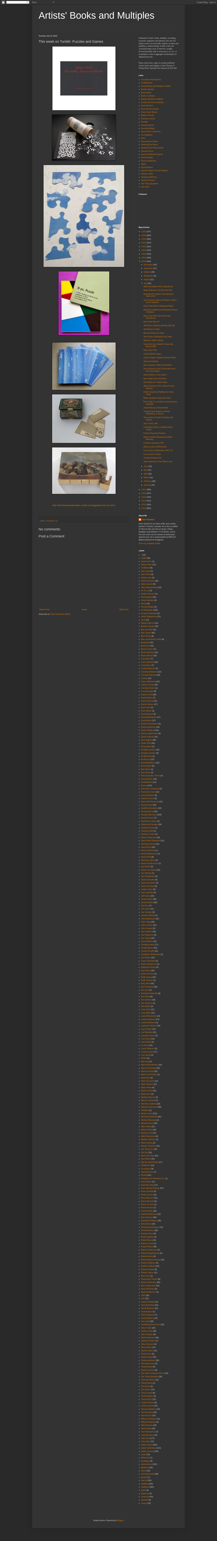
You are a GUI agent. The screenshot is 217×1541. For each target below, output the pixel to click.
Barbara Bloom (147, 623)
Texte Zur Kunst (147, 180)
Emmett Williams (148, 763)
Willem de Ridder (148, 1419)
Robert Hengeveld (149, 1250)
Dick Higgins (146, 740)
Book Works (146, 93)
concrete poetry (147, 1474)
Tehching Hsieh (148, 1363)
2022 (144, 246)
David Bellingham (148, 717)
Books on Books (148, 96)
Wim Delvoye (147, 1425)
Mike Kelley (146, 1126)
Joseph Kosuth (147, 951)
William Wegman (148, 1422)
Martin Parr (146, 1094)
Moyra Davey (147, 1143)
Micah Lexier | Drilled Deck (155, 447)
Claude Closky (147, 685)
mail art (144, 1480)
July (146, 283)
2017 (144, 490)
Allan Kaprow (147, 584)
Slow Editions (147, 167)
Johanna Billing (148, 915)
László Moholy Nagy (152, 354)
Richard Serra (147, 1233)
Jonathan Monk (147, 945)
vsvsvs (144, 1503)
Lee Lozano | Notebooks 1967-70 (157, 450)
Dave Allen (145, 707)
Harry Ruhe (146, 847)
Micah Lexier (146, 1113)
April (146, 474)
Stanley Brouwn (148, 1337)
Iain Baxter (145, 867)
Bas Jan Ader (147, 630)
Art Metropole (147, 83)
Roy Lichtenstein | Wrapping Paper (158, 306)
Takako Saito (146, 1357)
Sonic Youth (146, 1328)
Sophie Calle (146, 1331)
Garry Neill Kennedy (150, 802)
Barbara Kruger (147, 626)
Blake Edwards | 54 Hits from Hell (157, 290)
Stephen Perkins (148, 1341)
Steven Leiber (147, 174)
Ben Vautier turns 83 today (154, 378)
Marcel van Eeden (149, 1074)
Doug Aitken (146, 746)
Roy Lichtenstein (148, 1286)
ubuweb (144, 1500)
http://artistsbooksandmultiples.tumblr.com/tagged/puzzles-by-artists (83, 505)
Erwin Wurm (146, 766)
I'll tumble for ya (52, 521)
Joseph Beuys (147, 948)
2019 (144, 258)
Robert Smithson (148, 1263)
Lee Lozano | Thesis (152, 454)
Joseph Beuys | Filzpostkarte (155, 408)
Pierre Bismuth (147, 1201)
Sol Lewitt (145, 1321)
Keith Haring (146, 977)
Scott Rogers (146, 1312)
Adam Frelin (146, 561)
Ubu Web (145, 187)
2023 (144, 243)
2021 (144, 250)
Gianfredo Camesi (149, 821)
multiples (145, 1487)
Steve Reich (146, 1347)
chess (143, 1471)
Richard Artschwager (150, 1227)
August (147, 279)
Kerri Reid (145, 996)
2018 (144, 261)
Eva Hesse (145, 772)
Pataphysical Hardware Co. (153, 1178)
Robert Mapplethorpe (150, 1253)
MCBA (144, 1058)
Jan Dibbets (146, 873)
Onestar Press (147, 151)
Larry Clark (146, 1009)
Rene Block (146, 1224)
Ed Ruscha (146, 759)
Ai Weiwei (145, 568)
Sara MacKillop (147, 1305)
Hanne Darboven (148, 837)
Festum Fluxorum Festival (154, 433)
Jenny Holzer (147, 899)
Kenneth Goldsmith (149, 993)
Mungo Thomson (148, 1146)
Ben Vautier (146, 633)
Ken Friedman (147, 987)
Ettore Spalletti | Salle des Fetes (157, 398)
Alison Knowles (147, 581)
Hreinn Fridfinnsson (149, 863)
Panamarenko (147, 1172)
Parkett (144, 1175)
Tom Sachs (146, 1389)
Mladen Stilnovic (148, 1139)
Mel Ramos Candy (151, 329)
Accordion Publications (151, 80)
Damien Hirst (146, 694)
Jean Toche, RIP (150, 423)
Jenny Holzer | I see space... (155, 375)
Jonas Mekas (147, 941)
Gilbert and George (149, 824)
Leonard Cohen (148, 1036)
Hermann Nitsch (148, 860)
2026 (144, 231)
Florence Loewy (148, 119)
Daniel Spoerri (147, 704)
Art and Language (149, 613)
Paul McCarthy (147, 1185)
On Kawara (146, 1169)
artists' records (147, 1451)
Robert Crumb (147, 1243)
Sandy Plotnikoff (148, 1302)
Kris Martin (145, 1006)
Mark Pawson (147, 1084)
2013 (144, 504)
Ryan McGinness (148, 1292)
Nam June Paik (150, 350)
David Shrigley (147, 730)
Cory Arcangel (147, 691)
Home (84, 609)
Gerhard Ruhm (147, 818)
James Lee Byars (148, 870)
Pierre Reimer (147, 1208)
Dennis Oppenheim (149, 733)
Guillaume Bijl (147, 831)
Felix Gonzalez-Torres (150, 776)
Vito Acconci (146, 1415)
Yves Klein (145, 1441)
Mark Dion (145, 1078)
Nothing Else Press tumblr (152, 148)
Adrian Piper (146, 565)
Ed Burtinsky (146, 756)
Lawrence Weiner (148, 1026)
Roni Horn (145, 1276)
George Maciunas (148, 815)
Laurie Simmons (148, 1022)
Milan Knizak (146, 1130)
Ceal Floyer (146, 665)
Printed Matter (147, 157)
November (148, 268)
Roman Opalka (147, 1269)
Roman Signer (147, 1273)
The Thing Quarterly (149, 184)
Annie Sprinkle (147, 600)
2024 (144, 239)
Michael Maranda (148, 1120)
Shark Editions (147, 1318)
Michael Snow (147, 1123)
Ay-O (143, 620)
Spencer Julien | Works (153, 340)
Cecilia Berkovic (148, 668)
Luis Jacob (145, 1055)
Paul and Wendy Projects (152, 154)
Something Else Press (150, 1324)
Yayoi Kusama (147, 1435)
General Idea (146, 805)
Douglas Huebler (148, 753)
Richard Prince (147, 1230)
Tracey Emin (146, 1399)
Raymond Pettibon (149, 1221)
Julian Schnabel (148, 961)
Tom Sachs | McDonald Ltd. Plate (157, 337)
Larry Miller (146, 1013)
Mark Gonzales (147, 1081)
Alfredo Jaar (146, 578)
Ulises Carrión (147, 1406)
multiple (144, 1484)
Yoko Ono (145, 1438)
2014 (144, 501)
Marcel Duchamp (150, 361)
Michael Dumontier (149, 1117)
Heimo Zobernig (148, 850)
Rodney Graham (148, 1266)
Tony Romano (147, 1396)
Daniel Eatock (147, 701)
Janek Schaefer (148, 880)
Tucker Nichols (147, 1402)
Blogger (120, 1520)
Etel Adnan (145, 769)
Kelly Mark (145, 983)
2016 (144, 493)
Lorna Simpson (147, 1048)
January (147, 485)
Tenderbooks (146, 1367)
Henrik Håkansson (149, 854)
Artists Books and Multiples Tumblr (156, 86)
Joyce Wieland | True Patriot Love (157, 461)
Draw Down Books (149, 112)
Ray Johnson (147, 1217)
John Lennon (147, 925)
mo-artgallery (147, 135)
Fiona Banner (147, 779)
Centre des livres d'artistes (152, 102)
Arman (144, 604)
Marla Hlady (146, 1087)
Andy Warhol (146, 597)
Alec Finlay (146, 574)
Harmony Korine (148, 844)
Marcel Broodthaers (149, 1065)
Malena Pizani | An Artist (153, 333)
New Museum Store (149, 141)
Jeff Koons (145, 896)
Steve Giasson (147, 1344)
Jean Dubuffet (147, 892)
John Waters (146, 931)
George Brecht (147, 811)
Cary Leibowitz (147, 662)
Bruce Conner (147, 649)
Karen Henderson (148, 964)
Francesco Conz (148, 792)
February (148, 481)
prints (143, 1490)
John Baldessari (148, 919)
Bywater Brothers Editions (152, 99)
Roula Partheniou (148, 161)
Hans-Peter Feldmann (150, 841)
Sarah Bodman (147, 1308)
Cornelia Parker (148, 688)
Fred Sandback (147, 795)
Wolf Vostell (146, 1428)
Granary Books (147, 125)
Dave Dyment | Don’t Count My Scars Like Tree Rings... (159, 370)
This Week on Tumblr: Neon (155, 382)
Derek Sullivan (147, 737)
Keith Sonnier (147, 980)
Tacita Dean (146, 1354)
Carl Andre (145, 659)
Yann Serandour (148, 1432)
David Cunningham (149, 724)
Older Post (123, 609)
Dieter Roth (146, 743)
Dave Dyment (147, 105)
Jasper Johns (147, 889)
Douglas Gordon (148, 750)
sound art (145, 1497)
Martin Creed (146, 1091)
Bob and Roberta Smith (151, 639)
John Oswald (146, 928)
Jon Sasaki (146, 938)
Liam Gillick (146, 1042)
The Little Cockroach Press (152, 1373)
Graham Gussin (148, 828)
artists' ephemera (148, 1448)
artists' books (146, 1445)
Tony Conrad (146, 1393)
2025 (144, 235)
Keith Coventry (147, 974)
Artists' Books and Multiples (96, 15)
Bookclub (145, 642)
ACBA (143, 558)
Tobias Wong (146, 1383)
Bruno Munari (147, 655)
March (147, 477)
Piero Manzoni (147, 1198)
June (146, 466)
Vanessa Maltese (148, 1409)
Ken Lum (145, 990)
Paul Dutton (146, 1182)
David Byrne (146, 720)
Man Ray (145, 1061)
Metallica (145, 1110)
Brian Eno (145, 646)
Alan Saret (145, 571)
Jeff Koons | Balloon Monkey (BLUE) (159, 325)
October (147, 272)
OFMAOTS (145, 1165)
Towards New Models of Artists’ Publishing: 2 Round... (156, 412)
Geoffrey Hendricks (149, 808)
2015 (144, 497)
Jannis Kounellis (148, 883)
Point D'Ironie (147, 1211)
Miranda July (146, 1133)
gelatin (144, 1477)
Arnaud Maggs (147, 607)
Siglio (143, 164)
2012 (144, 508)
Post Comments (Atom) (60, 614)
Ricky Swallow (147, 1237)
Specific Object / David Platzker (154, 170)
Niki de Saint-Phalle (149, 1162)
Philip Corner (147, 1195)
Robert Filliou (147, 1247)
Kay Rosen (146, 971)
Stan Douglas (147, 1334)
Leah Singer (146, 1029)
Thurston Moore (148, 1380)
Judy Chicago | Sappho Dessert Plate (159, 357)
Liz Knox (145, 1045)
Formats (144, 122)
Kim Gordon (146, 1000)
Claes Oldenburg (148, 681)
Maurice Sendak (148, 1100)
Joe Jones (145, 909)
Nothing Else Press (149, 145)
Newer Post (44, 609)
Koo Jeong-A (146, 1003)
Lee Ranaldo (146, 1032)
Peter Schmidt (147, 1191)
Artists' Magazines (149, 616)
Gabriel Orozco (147, 798)
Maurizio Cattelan (148, 1104)
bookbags (145, 1461)
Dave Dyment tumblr (150, 109)
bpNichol (145, 1467)
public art (145, 1493)
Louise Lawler (147, 1052)
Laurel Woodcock (148, 1016)
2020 (144, 254)
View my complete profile (149, 543)
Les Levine (146, 1039)
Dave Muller (146, 711)
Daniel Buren (147, 698)
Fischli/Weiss (146, 782)
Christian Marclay (148, 675)
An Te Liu (145, 590)
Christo (144, 678)
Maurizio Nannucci (149, 1107)
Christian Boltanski (149, 672)
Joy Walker (146, 957)
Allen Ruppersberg (149, 587)
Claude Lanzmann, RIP (153, 443)
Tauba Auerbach (148, 1360)
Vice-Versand (147, 1412)
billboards (145, 1458)
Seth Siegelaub (147, 1315)
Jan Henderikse (148, 876)
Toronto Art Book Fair (152, 458)
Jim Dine (145, 906)
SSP (143, 1298)
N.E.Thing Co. (147, 1149)
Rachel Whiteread (149, 1214)
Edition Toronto (147, 115)
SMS (143, 1295)
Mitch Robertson (148, 1136)
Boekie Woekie (147, 89)
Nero (143, 138)
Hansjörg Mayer (148, 128)
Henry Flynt (146, 857)
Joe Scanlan (146, 912)
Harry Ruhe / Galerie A (150, 131)
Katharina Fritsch (148, 967)
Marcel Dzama (147, 1071)
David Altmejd (147, 714)
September (149, 276)
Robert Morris (147, 1256)
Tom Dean (145, 1386)
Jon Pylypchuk (147, 935)
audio (143, 1454)
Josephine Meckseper (150, 954)
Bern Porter (146, 636)
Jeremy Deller (147, 902)
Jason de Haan (147, 886)
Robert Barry (146, 1240)
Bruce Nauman (147, 652)
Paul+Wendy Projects (150, 1188)
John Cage (146, 922)
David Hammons (148, 727)
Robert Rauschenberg (150, 1260)
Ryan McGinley (147, 1289)
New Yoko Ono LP (151, 322)
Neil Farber (146, 1159)
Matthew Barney (148, 1097)
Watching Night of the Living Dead (158, 286)
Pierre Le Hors (147, 1204)
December (148, 265)
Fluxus (144, 785)
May (146, 470)
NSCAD (144, 1152)
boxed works (146, 1464)
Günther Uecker (148, 834)
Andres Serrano (148, 594)
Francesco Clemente (150, 789)
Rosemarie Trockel (149, 1279)
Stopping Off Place (149, 177)
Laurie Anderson (148, 1019)
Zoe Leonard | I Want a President (157, 365)
